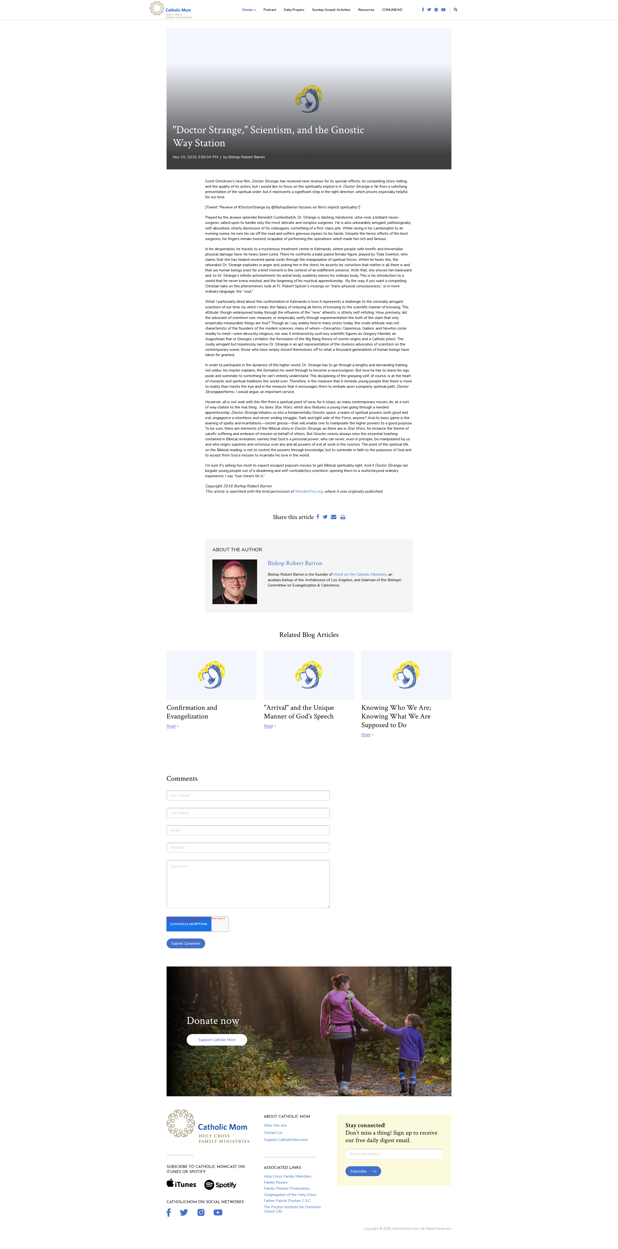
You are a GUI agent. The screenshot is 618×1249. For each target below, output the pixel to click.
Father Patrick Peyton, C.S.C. (287, 1200)
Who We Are (275, 1125)
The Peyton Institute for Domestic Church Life (292, 1209)
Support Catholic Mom (217, 1039)
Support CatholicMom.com (286, 1139)
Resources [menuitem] (366, 9)
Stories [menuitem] (247, 9)
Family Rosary (276, 1182)
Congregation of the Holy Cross (290, 1194)
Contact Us (273, 1132)
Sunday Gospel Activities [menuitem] (331, 9)
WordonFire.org (309, 491)
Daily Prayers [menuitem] (294, 9)
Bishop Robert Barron (246, 157)
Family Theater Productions (287, 1188)
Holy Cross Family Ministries (287, 1176)
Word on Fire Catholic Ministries (360, 574)
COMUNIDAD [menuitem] (392, 9)
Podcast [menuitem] (270, 9)
